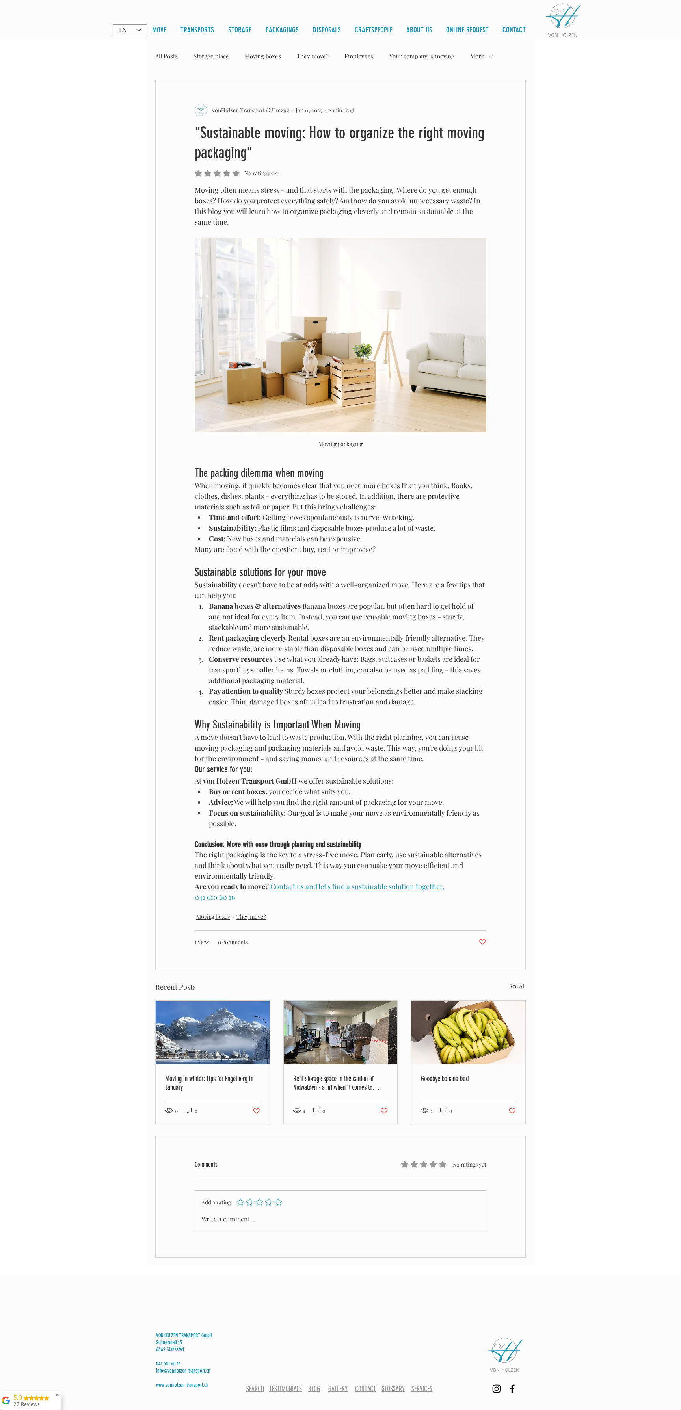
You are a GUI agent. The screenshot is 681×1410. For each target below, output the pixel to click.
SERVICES (421, 1389)
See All (517, 986)
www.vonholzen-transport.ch (182, 1385)
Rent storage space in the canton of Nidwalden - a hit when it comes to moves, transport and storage (333, 1083)
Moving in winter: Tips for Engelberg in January (209, 1083)
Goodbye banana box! (445, 1078)
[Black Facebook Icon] (512, 1388)
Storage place (211, 56)
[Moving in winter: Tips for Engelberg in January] (213, 1032)
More (477, 56)
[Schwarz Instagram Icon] (496, 1388)
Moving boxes (263, 56)
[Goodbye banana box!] (468, 1032)
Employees (359, 56)
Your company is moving (421, 56)
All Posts (166, 56)
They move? (313, 56)
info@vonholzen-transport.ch (183, 1370)
